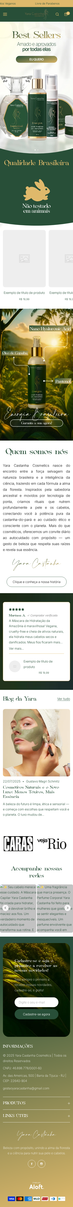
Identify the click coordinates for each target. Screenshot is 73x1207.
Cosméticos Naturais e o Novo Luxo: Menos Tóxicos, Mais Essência (31, 792)
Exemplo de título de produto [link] (24, 293)
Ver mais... (16, 648)
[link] (36, 196)
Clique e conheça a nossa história (37, 582)
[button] (38, 150)
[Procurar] (57, 14)
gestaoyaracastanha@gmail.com (26, 1088)
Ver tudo (63, 699)
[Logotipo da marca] (18, 844)
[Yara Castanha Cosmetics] (36, 14)
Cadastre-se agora (36, 1014)
